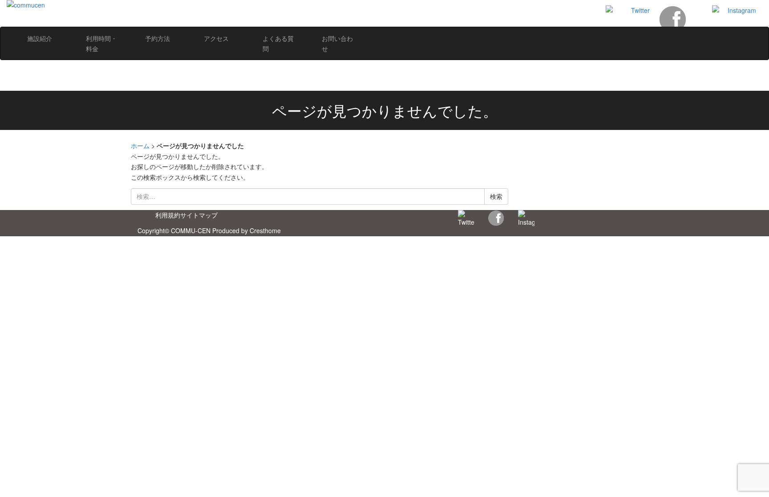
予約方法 (157, 38)
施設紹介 (39, 38)
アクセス (216, 38)
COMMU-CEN (190, 230)
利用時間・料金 (101, 43)
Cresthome (265, 230)
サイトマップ (199, 214)
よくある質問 (278, 43)
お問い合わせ (337, 43)
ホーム (140, 145)
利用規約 (167, 214)
